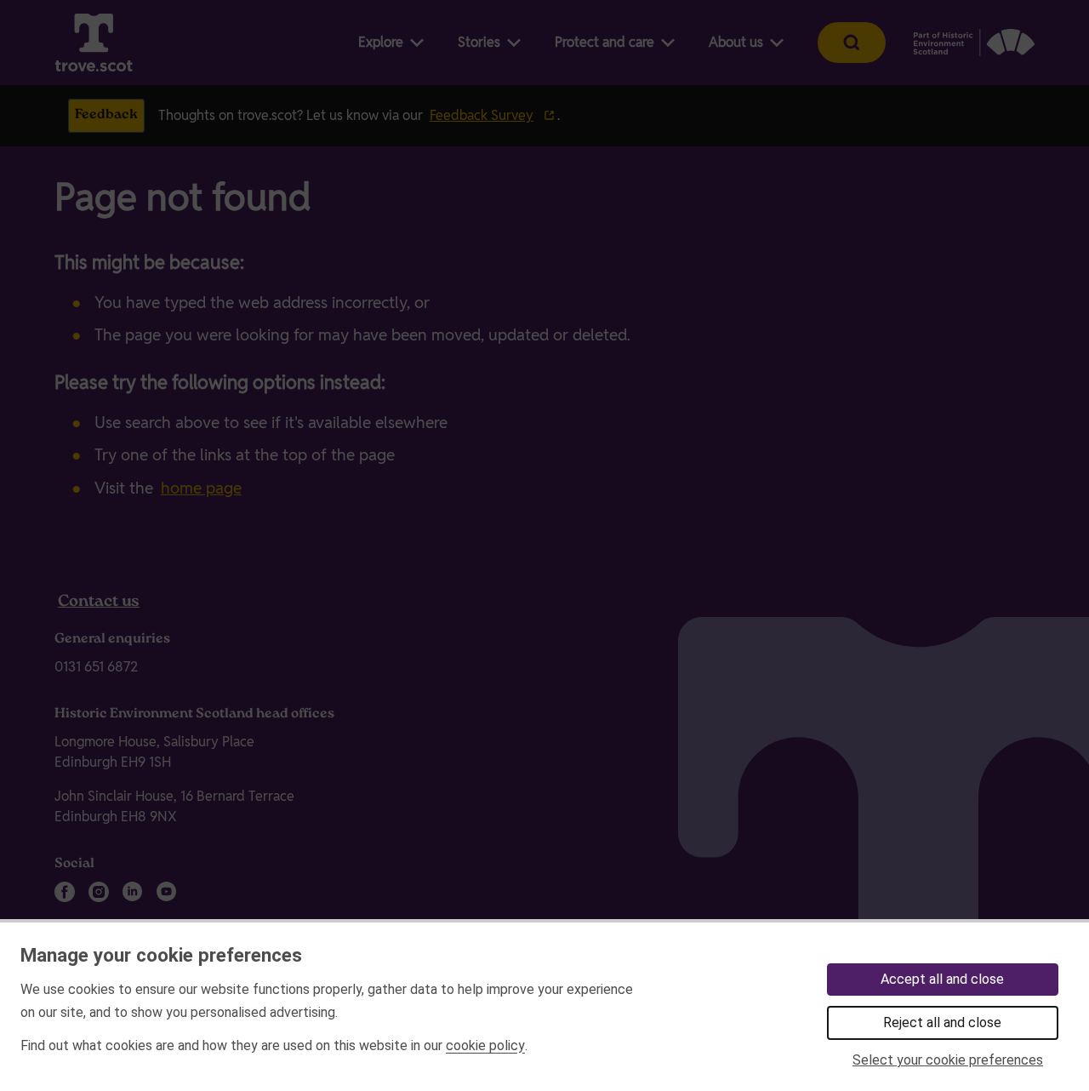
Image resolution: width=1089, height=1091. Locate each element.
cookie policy (485, 1045)
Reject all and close (942, 1022)
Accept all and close (942, 979)
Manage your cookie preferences (161, 955)
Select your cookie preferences (947, 1060)
